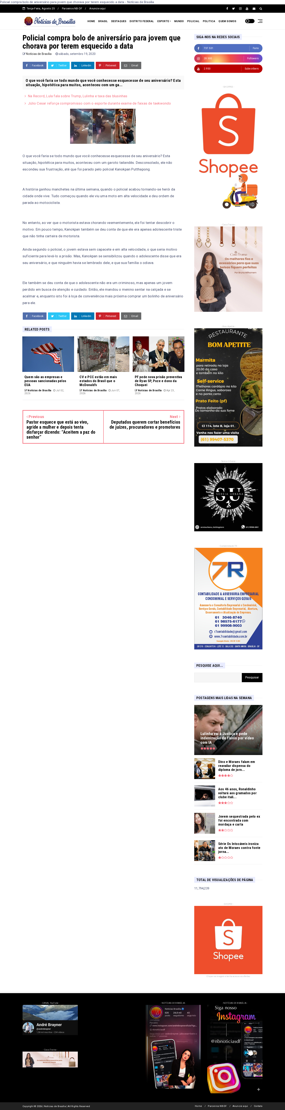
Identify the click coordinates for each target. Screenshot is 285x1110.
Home (198, 1106)
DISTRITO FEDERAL (142, 21)
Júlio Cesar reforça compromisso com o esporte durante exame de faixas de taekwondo (99, 103)
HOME (91, 21)
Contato (258, 1106)
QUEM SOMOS (227, 21)
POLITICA (209, 21)
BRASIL (103, 21)
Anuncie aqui (97, 8)
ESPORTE (163, 21)
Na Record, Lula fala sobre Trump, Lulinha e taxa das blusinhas (77, 96)
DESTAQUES (118, 21)
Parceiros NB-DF (72, 8)
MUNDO (179, 21)
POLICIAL (193, 21)
